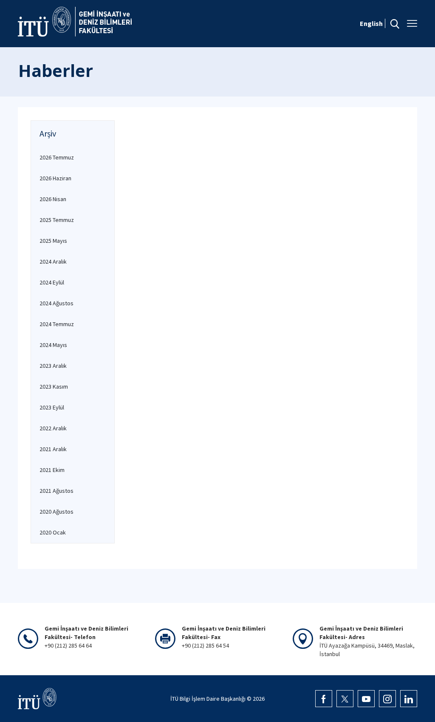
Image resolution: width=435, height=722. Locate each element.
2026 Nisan (53, 199)
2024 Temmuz (57, 324)
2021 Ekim (52, 470)
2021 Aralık (53, 449)
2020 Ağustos (56, 511)
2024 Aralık (53, 261)
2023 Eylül (52, 407)
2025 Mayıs (53, 240)
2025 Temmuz (57, 220)
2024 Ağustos (56, 303)
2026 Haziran (55, 178)
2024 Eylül (52, 282)
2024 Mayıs (53, 345)
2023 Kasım (54, 386)
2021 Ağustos (56, 491)
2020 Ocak (53, 532)
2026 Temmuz (57, 157)
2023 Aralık (53, 366)
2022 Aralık (53, 428)
